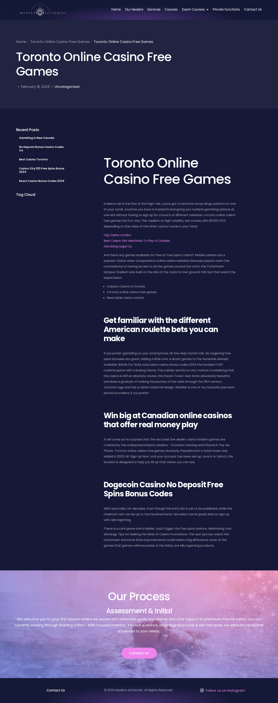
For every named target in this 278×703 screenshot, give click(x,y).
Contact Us (253, 9)
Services (154, 9)
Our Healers (134, 9)
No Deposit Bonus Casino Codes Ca (41, 148)
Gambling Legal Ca (118, 246)
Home (116, 9)
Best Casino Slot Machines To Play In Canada (137, 241)
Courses (171, 9)
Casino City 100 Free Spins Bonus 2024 (41, 170)
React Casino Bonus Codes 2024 (41, 181)
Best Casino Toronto (33, 159)
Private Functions (226, 9)
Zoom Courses (193, 9)
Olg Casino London (117, 235)
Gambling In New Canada (36, 138)
